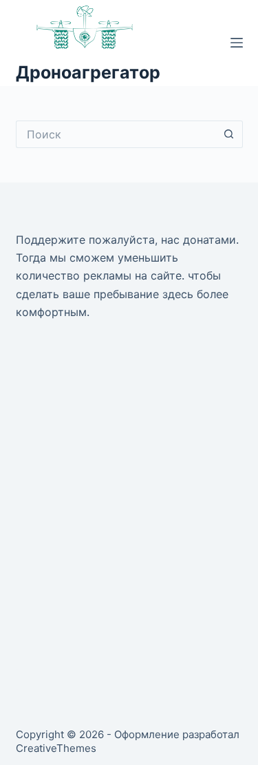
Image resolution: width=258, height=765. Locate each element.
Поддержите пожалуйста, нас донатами (126, 240)
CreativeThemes (56, 748)
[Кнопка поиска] (229, 134)
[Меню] (236, 42)
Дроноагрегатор (88, 72)
